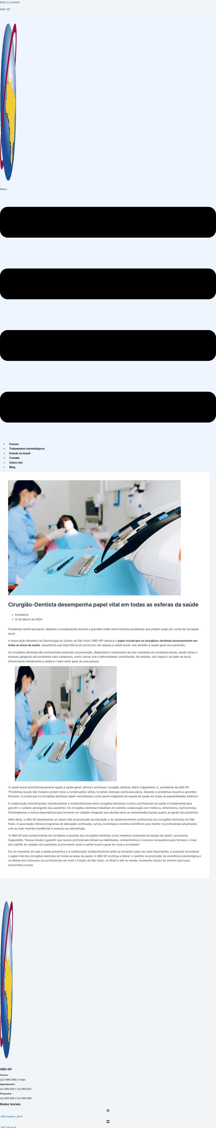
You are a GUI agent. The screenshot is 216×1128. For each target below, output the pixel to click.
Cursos (14, 444)
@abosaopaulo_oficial (11, 1116)
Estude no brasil (19, 453)
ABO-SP (5, 9)
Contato (14, 457)
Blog (12, 467)
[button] (108, 313)
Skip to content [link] (10, 2)
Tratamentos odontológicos (27, 448)
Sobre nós (16, 462)
